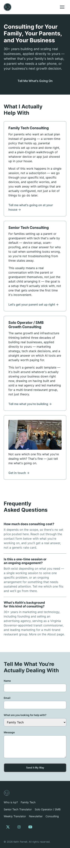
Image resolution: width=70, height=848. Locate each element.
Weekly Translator (15, 816)
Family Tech (28, 802)
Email (7, 697)
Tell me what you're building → (30, 404)
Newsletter (36, 816)
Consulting (52, 816)
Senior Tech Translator (18, 809)
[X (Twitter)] (8, 827)
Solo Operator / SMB (47, 809)
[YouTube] (30, 827)
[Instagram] (19, 827)
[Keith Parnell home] (7, 7)
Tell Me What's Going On (35, 81)
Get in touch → (18, 473)
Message (9, 732)
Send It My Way (35, 767)
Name (7, 680)
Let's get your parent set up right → (33, 304)
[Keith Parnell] (7, 793)
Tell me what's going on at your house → (30, 207)
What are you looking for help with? (25, 715)
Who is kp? (11, 802)
